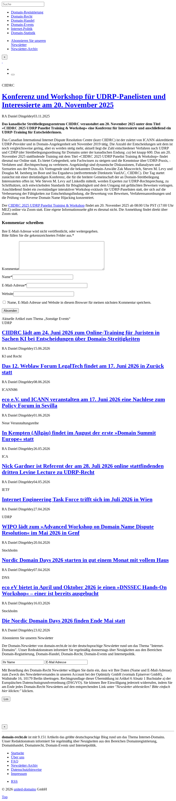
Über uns (17, 757)
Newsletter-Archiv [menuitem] (24, 49)
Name (7, 277)
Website (7, 294)
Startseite (17, 753)
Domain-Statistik (23, 33)
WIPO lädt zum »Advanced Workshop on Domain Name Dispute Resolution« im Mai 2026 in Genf (78, 530)
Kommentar (10, 269)
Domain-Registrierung (27, 12)
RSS (14, 781)
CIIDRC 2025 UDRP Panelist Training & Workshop (46, 205)
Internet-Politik (22, 29)
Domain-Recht (21, 16)
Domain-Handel (22, 20)
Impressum (19, 774)
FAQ (14, 761)
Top (5, 797)
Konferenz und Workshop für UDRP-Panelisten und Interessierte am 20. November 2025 (84, 100)
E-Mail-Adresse (14, 285)
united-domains (25, 789)
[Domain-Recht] (2, 61)
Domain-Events (22, 25)
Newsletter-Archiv (24, 765)
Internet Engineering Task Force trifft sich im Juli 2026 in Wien (77, 499)
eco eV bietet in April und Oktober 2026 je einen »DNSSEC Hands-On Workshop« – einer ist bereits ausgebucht (84, 590)
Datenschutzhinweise (26, 769)
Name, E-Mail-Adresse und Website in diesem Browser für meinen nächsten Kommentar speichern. (79, 302)
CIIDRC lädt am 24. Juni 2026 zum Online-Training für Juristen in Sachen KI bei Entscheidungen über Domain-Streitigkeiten (81, 336)
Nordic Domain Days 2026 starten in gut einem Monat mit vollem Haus (85, 560)
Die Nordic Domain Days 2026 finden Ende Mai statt (63, 621)
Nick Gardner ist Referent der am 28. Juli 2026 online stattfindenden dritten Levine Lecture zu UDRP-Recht (83, 469)
